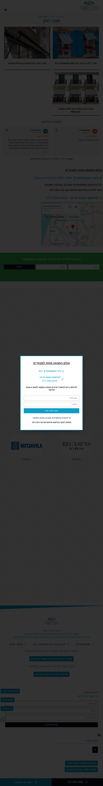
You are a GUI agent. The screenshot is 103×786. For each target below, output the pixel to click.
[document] (51, 393)
